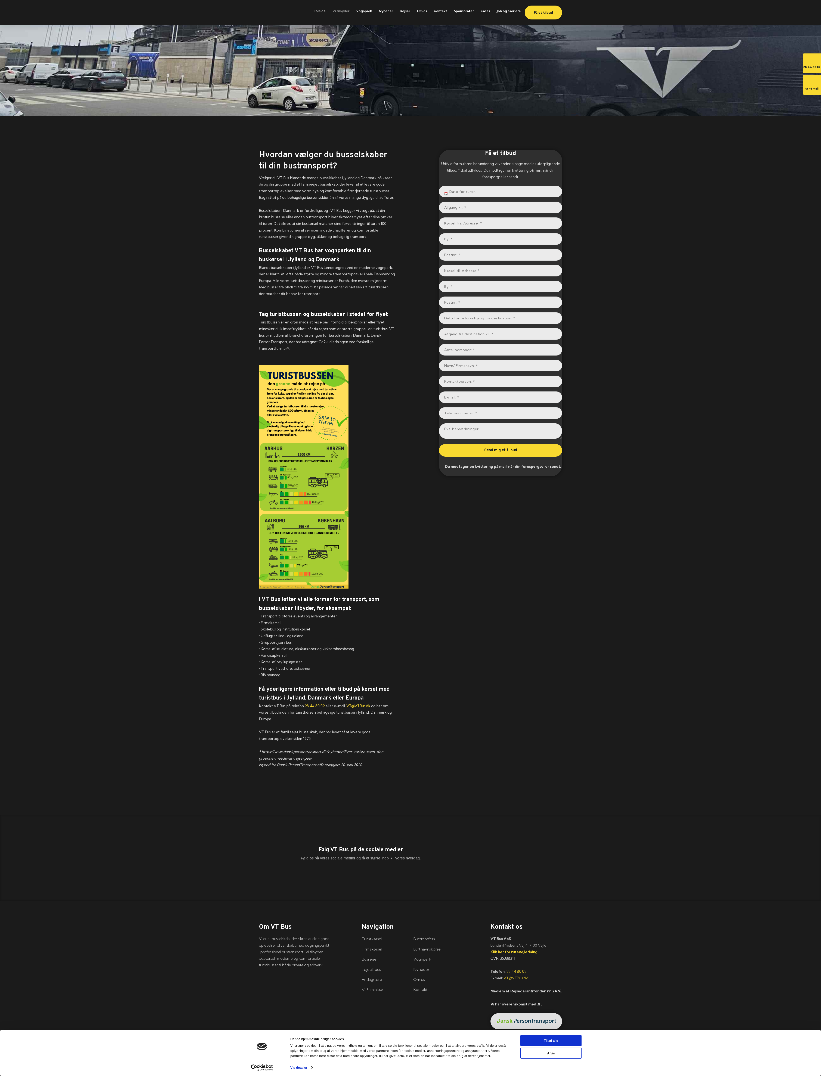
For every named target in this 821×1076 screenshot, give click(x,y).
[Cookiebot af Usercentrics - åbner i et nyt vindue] (262, 1067)
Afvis (551, 1053)
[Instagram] (410, 874)
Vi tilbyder (340, 11)
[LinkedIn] (361, 874)
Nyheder (386, 11)
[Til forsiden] (282, 10)
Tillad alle (551, 1040)
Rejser (405, 11)
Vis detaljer (298, 1067)
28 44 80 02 (315, 706)
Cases (485, 11)
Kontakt (440, 11)
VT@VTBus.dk (358, 706)
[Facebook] (311, 874)
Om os (422, 11)
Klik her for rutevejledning (513, 952)
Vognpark (364, 11)
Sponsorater (464, 11)
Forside (320, 11)
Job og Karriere (509, 11)
